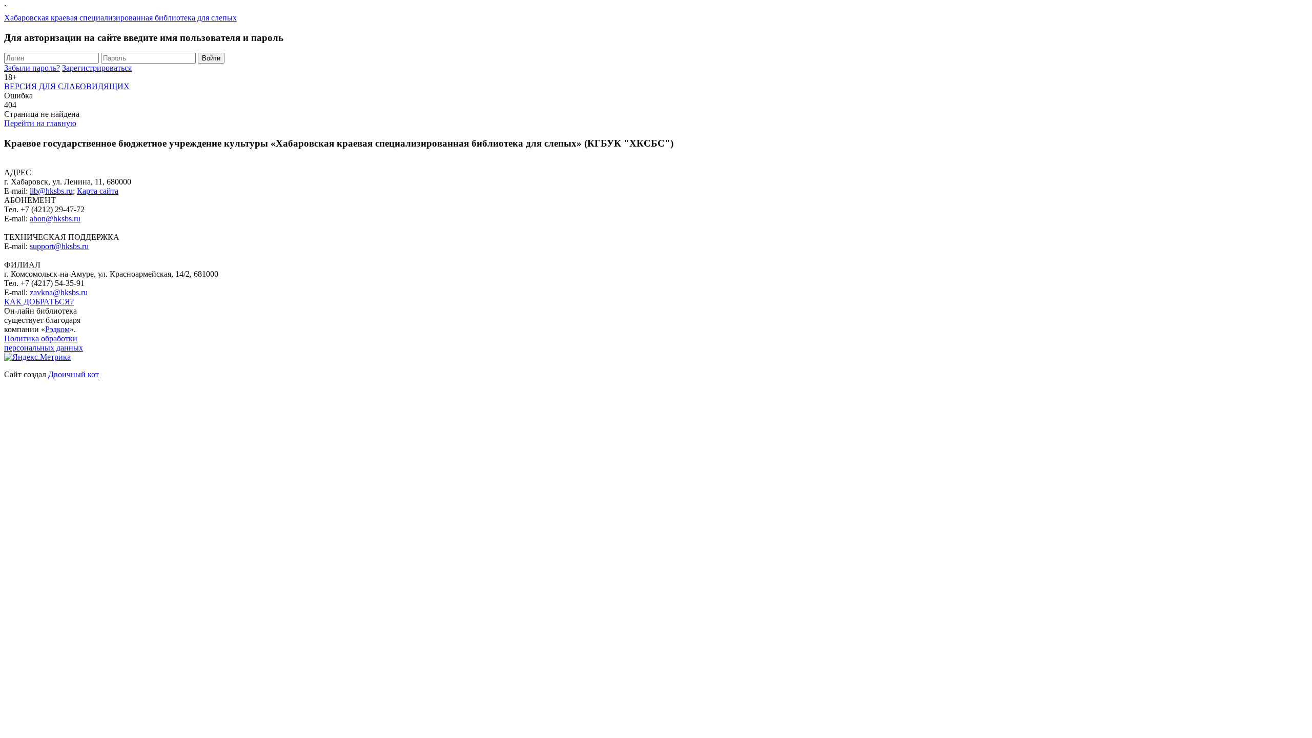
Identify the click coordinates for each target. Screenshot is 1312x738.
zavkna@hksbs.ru (59, 292)
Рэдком (57, 329)
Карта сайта (97, 191)
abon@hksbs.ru (55, 218)
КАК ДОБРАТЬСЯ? (39, 301)
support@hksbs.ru (59, 246)
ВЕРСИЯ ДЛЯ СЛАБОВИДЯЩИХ (67, 86)
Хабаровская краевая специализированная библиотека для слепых (120, 17)
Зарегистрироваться (97, 68)
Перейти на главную (40, 123)
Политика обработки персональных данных (43, 343)
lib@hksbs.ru (51, 191)
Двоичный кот (73, 374)
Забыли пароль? (32, 68)
